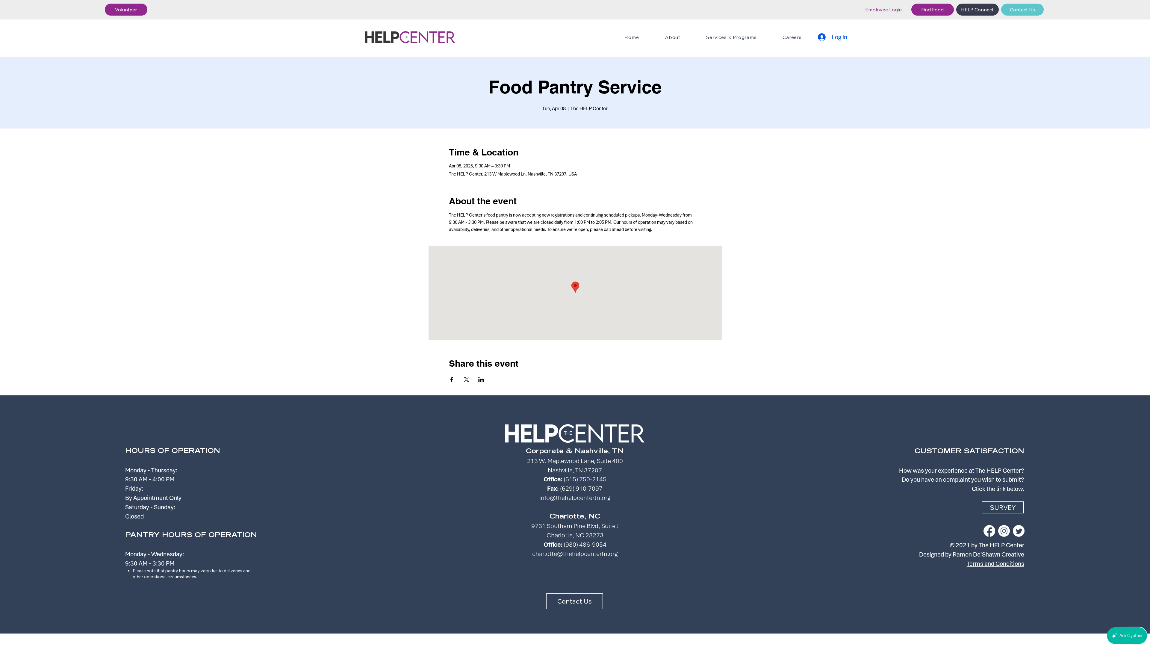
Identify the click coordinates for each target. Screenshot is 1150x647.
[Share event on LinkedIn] (481, 379)
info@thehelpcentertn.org (574, 498)
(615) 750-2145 (585, 479)
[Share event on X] (466, 379)
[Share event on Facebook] (452, 379)
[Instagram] (1004, 531)
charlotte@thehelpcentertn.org (575, 554)
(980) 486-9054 (585, 544)
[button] (126, 10)
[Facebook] (989, 531)
